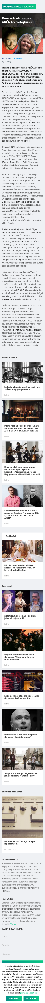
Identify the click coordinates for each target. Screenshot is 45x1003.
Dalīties (7, 58)
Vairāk (13, 924)
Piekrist (13, 998)
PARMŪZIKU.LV (12, 6)
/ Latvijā (28, 6)
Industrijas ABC (10, 849)
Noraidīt (31, 998)
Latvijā (6, 395)
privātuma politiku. (28, 993)
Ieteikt (19, 58)
